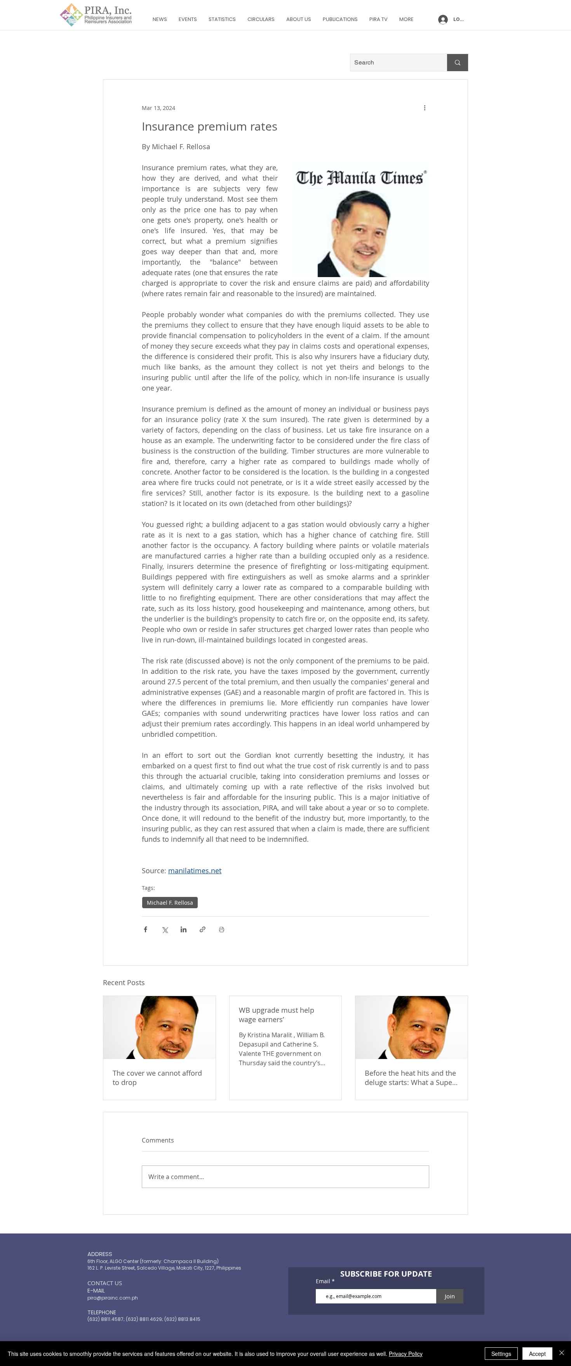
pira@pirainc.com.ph (112, 1297)
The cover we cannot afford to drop (157, 1077)
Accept (537, 1353)
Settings (501, 1353)
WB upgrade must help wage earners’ (276, 1014)
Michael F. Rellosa (170, 902)
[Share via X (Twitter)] (164, 929)
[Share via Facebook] (145, 929)
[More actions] (424, 107)
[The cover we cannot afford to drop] (159, 1027)
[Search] (457, 62)
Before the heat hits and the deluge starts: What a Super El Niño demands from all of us (411, 1077)
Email (324, 1281)
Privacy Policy (406, 1353)
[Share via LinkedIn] (183, 929)
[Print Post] (221, 929)
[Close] (561, 1353)
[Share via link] (202, 929)
